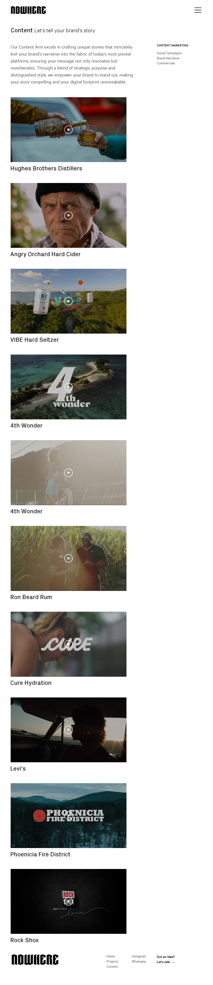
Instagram (139, 956)
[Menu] (198, 10)
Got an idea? (166, 956)
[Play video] (68, 129)
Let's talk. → (166, 962)
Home (110, 956)
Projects (112, 961)
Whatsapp (139, 961)
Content (112, 966)
